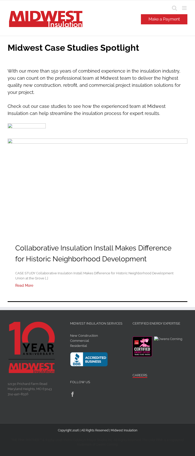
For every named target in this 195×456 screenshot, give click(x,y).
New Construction (84, 335)
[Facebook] (72, 394)
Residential (78, 346)
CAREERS (140, 375)
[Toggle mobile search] (174, 8)
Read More (24, 285)
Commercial (79, 341)
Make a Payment (164, 19)
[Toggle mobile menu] (184, 8)
